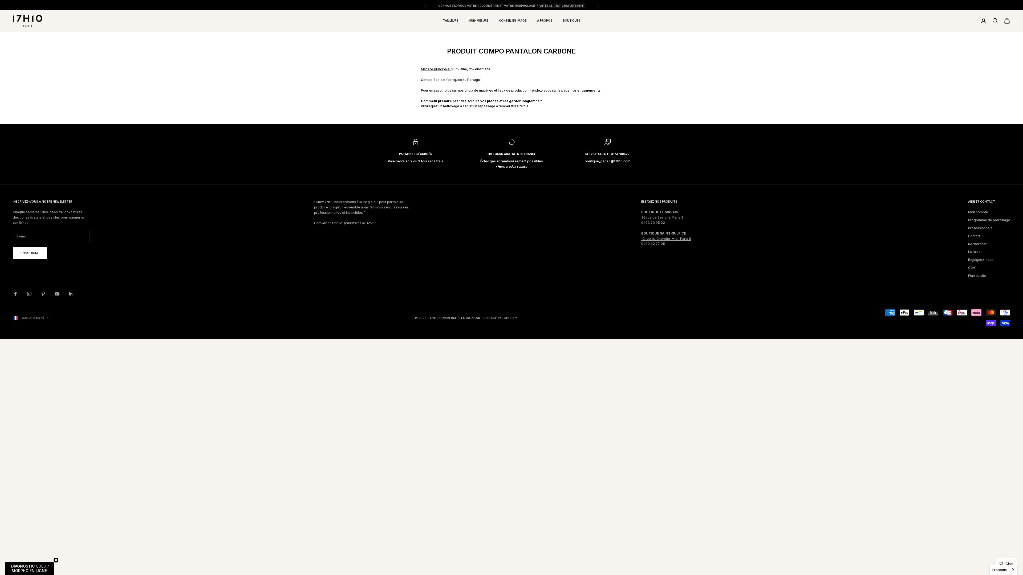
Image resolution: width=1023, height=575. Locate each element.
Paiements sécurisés (415, 154)
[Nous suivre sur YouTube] (57, 294)
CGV (971, 268)
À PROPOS (544, 20)
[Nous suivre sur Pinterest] (43, 294)
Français (999, 570)
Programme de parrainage (989, 220)
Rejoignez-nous (980, 260)
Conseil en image (512, 20)
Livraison (975, 252)
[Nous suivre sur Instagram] (29, 294)
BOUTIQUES (571, 20)
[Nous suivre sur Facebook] (15, 294)
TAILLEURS (450, 20)
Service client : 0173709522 (607, 154)
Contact (974, 236)
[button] (29, 568)
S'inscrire (30, 253)
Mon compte (978, 212)
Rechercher (977, 244)
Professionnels (980, 228)
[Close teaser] (56, 560)
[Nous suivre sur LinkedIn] (71, 294)
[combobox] (1003, 570)
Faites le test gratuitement (562, 4)
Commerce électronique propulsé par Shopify (478, 318)
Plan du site (977, 276)
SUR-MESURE (478, 20)
